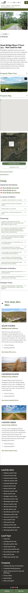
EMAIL (16, 2)
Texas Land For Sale (9, 519)
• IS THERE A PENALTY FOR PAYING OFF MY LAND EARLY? (12, 243)
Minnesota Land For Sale (11, 499)
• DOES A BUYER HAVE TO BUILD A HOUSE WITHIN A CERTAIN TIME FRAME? (12, 248)
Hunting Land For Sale (10, 541)
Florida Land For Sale (10, 486)
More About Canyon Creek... (10, 450)
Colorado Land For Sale (10, 483)
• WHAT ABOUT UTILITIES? (8, 208)
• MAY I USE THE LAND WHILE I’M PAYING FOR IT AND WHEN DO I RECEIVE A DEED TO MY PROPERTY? (12, 237)
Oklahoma (8, 5)
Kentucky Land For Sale (10, 491)
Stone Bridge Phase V (16, 5)
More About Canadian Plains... (10, 400)
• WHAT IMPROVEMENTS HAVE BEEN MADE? (11, 204)
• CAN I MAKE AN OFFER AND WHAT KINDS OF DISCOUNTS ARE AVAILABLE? (12, 258)
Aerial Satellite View (14, 163)
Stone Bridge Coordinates (11, 192)
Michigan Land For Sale (10, 496)
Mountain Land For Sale (10, 544)
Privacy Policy (8, 575)
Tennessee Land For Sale (11, 517)
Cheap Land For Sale (9, 546)
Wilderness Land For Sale (11, 557)
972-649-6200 (10, 2)
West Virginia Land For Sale (12, 527)
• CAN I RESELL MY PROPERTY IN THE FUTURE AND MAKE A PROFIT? (11, 253)
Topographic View (14, 167)
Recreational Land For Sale (11, 551)
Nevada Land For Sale (10, 509)
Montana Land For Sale (10, 506)
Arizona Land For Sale (10, 475)
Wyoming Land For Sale (10, 530)
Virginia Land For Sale (10, 524)
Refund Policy (8, 578)
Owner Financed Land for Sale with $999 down (14, 572)
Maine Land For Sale (9, 493)
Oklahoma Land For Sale (11, 514)
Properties (7, 538)
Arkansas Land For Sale (10, 478)
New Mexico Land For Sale (11, 511)
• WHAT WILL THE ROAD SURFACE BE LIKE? (11, 213)
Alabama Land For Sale (10, 473)
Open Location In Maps (6, 171)
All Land (3, 5)
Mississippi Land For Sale (11, 501)
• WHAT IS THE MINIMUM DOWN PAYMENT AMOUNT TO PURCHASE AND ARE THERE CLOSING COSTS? (12, 223)
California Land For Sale (11, 480)
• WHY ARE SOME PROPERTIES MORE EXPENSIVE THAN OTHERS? (11, 263)
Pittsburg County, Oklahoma (10, 328)
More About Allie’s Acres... (9, 352)
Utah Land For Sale (9, 522)
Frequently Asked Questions (12, 568)
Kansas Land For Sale (10, 488)
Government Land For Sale (11, 549)
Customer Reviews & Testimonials (13, 566)
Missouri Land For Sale (10, 504)
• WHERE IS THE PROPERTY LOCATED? (11, 200)
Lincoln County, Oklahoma (9, 425)
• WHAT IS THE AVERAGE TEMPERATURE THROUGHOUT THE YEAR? (12, 277)
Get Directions (4, 174)
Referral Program (9, 580)
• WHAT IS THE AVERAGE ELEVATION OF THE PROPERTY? (12, 272)
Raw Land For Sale (9, 554)
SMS (20, 2)
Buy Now (21, 591)
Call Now (7, 591)
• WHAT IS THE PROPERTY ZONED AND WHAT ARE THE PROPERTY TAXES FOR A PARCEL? (12, 287)
